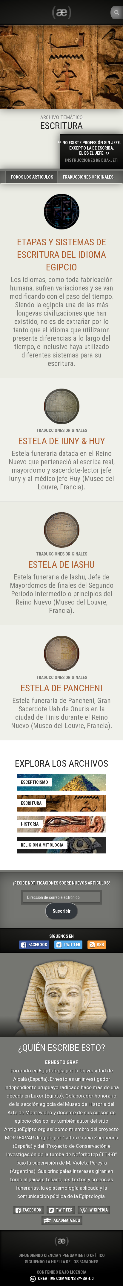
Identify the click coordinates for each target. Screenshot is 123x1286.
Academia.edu (66, 1220)
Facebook (37, 944)
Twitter (72, 944)
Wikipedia (99, 1210)
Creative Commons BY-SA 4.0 (65, 1278)
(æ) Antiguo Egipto (61, 1241)
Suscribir (62, 911)
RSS (100, 944)
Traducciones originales (87, 177)
